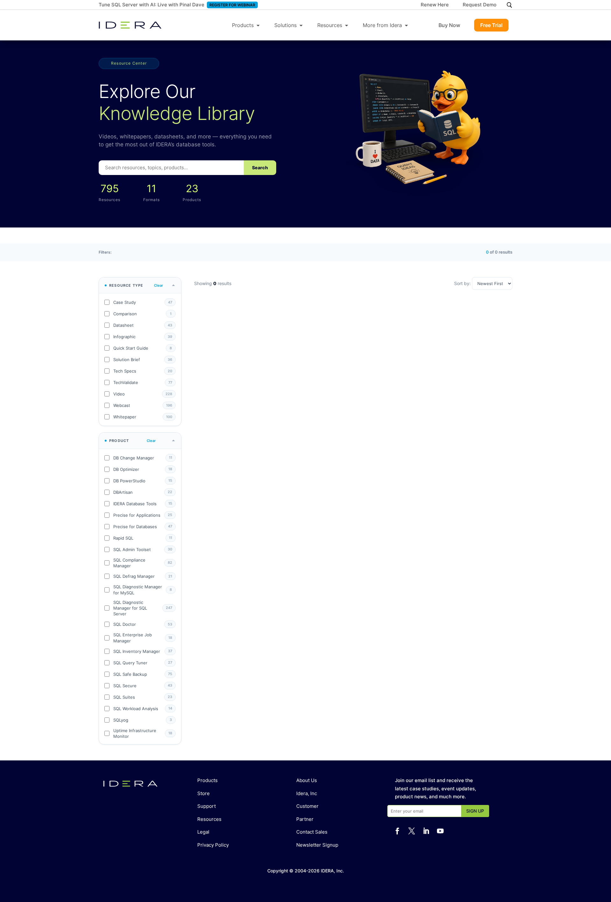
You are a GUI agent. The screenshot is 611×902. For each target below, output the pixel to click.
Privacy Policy (213, 845)
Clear (158, 285)
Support (206, 806)
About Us (306, 780)
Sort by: (463, 283)
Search (260, 167)
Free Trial (491, 25)
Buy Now (449, 25)
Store (203, 793)
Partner (304, 819)
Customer (307, 806)
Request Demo (479, 5)
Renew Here (435, 5)
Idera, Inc (306, 793)
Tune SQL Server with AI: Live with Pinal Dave (151, 5)
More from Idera (382, 25)
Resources (329, 25)
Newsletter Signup (317, 845)
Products (243, 25)
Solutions (285, 25)
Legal (203, 832)
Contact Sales (311, 832)
